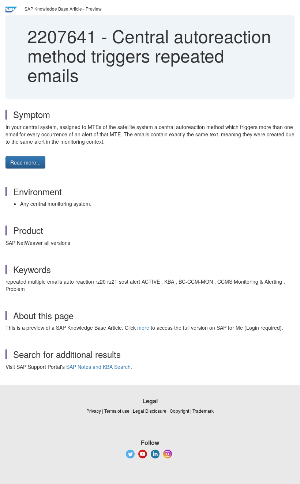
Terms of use (117, 411)
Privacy (93, 411)
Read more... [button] (25, 162)
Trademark (203, 411)
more (143, 327)
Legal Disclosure (149, 411)
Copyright (179, 411)
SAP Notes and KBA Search (98, 366)
